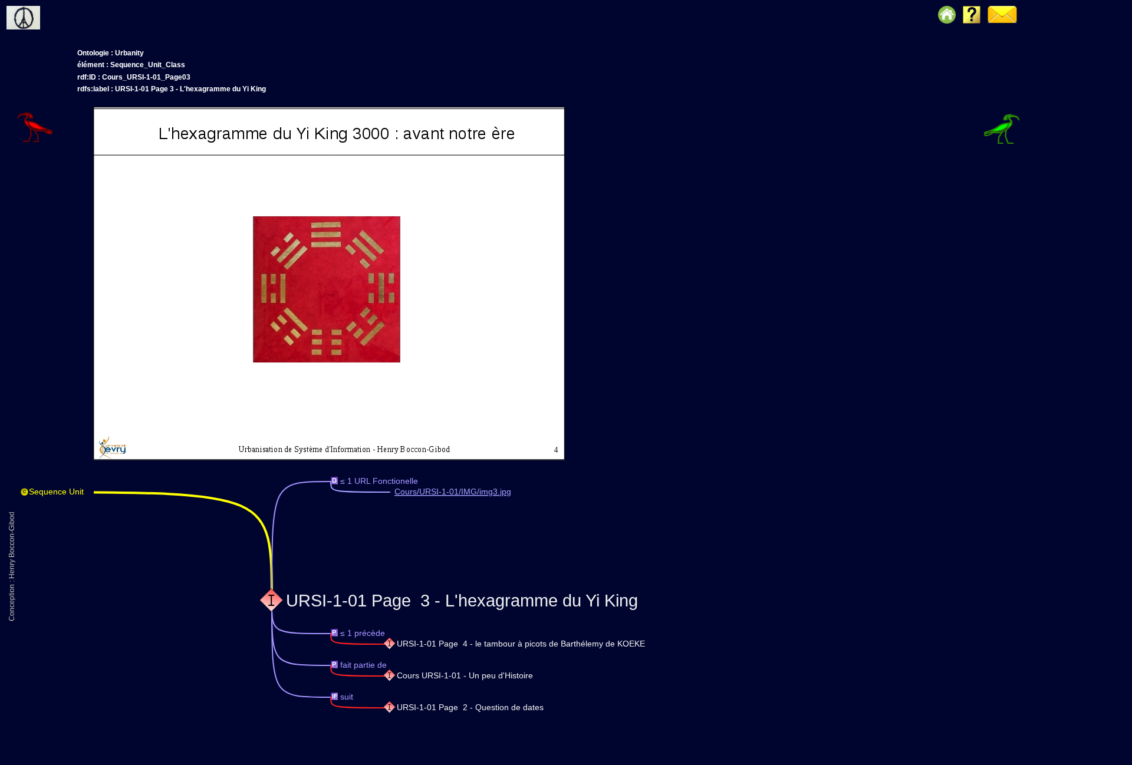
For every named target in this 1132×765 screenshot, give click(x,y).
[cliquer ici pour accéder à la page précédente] (53, 109)
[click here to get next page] (329, 458)
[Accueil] (43, 9)
